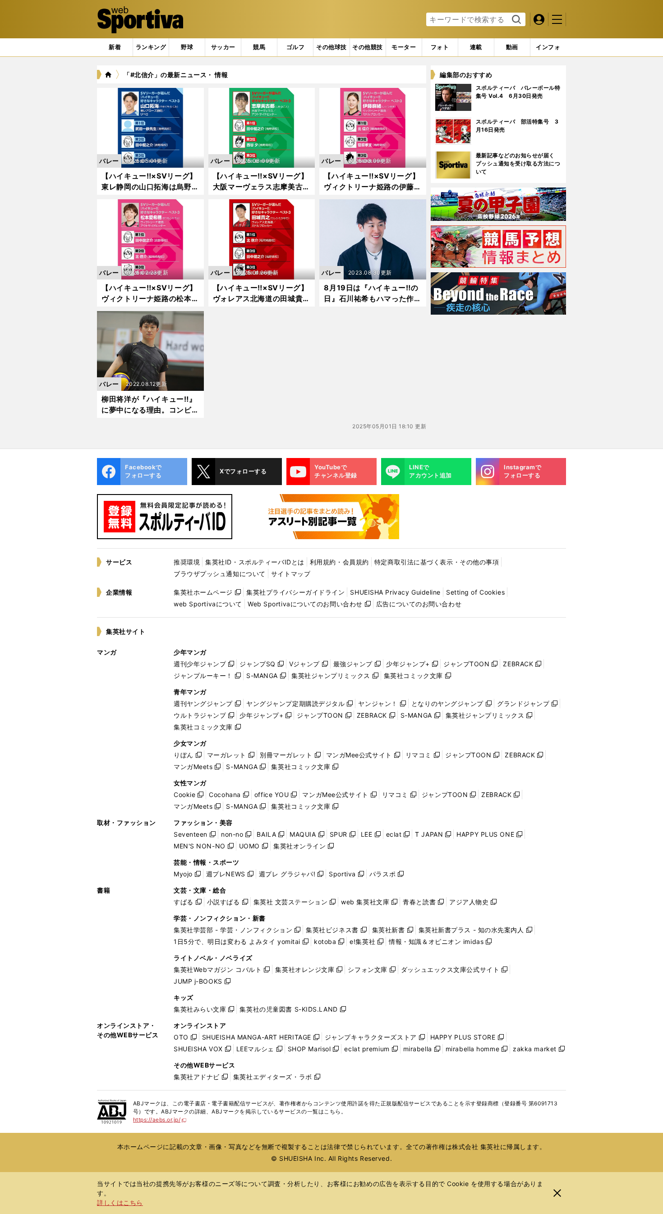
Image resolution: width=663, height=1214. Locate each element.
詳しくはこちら (120, 1202)
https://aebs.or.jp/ (160, 1119)
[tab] (187, 47)
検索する (515, 20)
